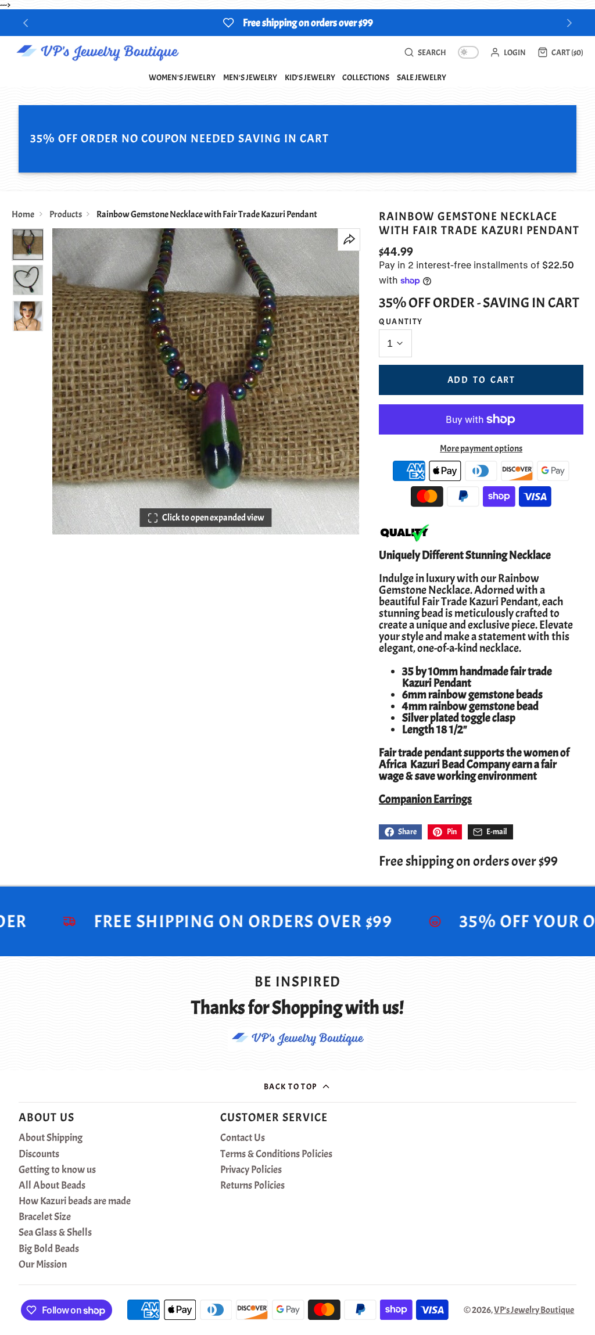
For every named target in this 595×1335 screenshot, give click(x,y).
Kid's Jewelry (310, 77)
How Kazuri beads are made (75, 1201)
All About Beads (52, 1185)
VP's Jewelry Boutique (534, 1310)
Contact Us (242, 1138)
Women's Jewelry (182, 77)
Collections (365, 77)
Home (23, 214)
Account (508, 52)
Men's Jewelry (250, 77)
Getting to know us (57, 1170)
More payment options (481, 448)
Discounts (39, 1154)
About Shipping (51, 1138)
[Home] (97, 52)
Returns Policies (252, 1185)
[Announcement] (297, 22)
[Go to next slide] (569, 23)
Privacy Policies (251, 1170)
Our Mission (43, 1264)
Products (65, 214)
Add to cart (481, 380)
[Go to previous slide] (26, 23)
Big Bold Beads (49, 1249)
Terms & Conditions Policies (276, 1154)
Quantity (401, 321)
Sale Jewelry (421, 77)
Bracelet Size (45, 1217)
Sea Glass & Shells (55, 1233)
